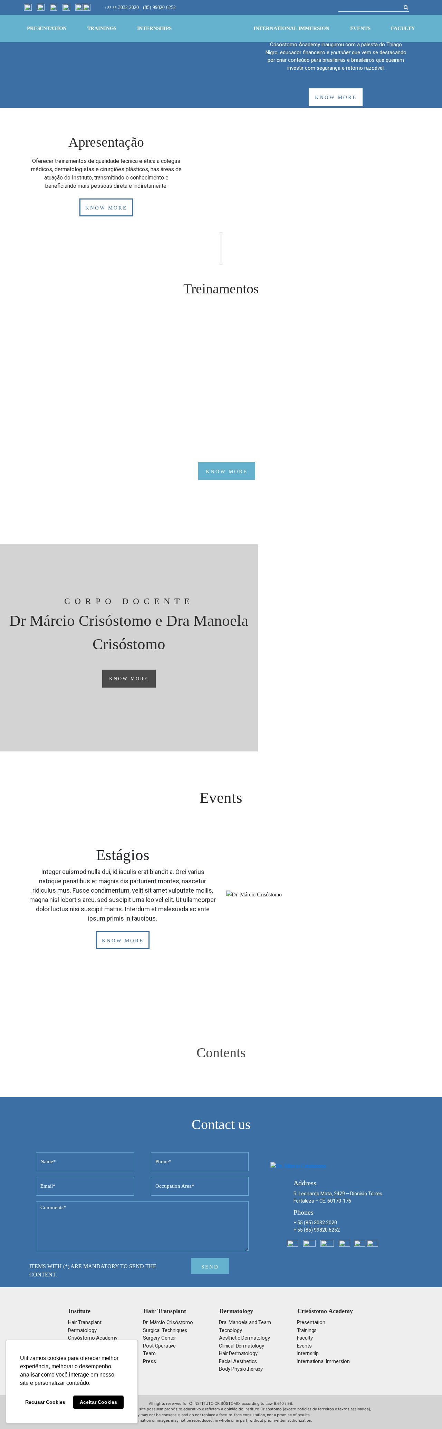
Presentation (47, 28)
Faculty (403, 28)
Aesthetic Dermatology (244, 1338)
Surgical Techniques (165, 1330)
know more (336, 97)
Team (149, 1353)
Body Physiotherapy (241, 1369)
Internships (154, 28)
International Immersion (291, 28)
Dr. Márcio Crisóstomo (168, 1322)
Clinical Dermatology (241, 1346)
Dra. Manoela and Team (245, 1322)
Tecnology (230, 1330)
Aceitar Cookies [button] (98, 1402)
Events (360, 28)
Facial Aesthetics (238, 1361)
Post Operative (159, 1346)
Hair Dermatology (238, 1353)
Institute (79, 1311)
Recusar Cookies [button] (45, 1402)
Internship (308, 1353)
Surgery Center (159, 1338)
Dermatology (82, 1330)
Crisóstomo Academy (92, 1338)
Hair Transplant (85, 1322)
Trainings (102, 28)
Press (149, 1361)
